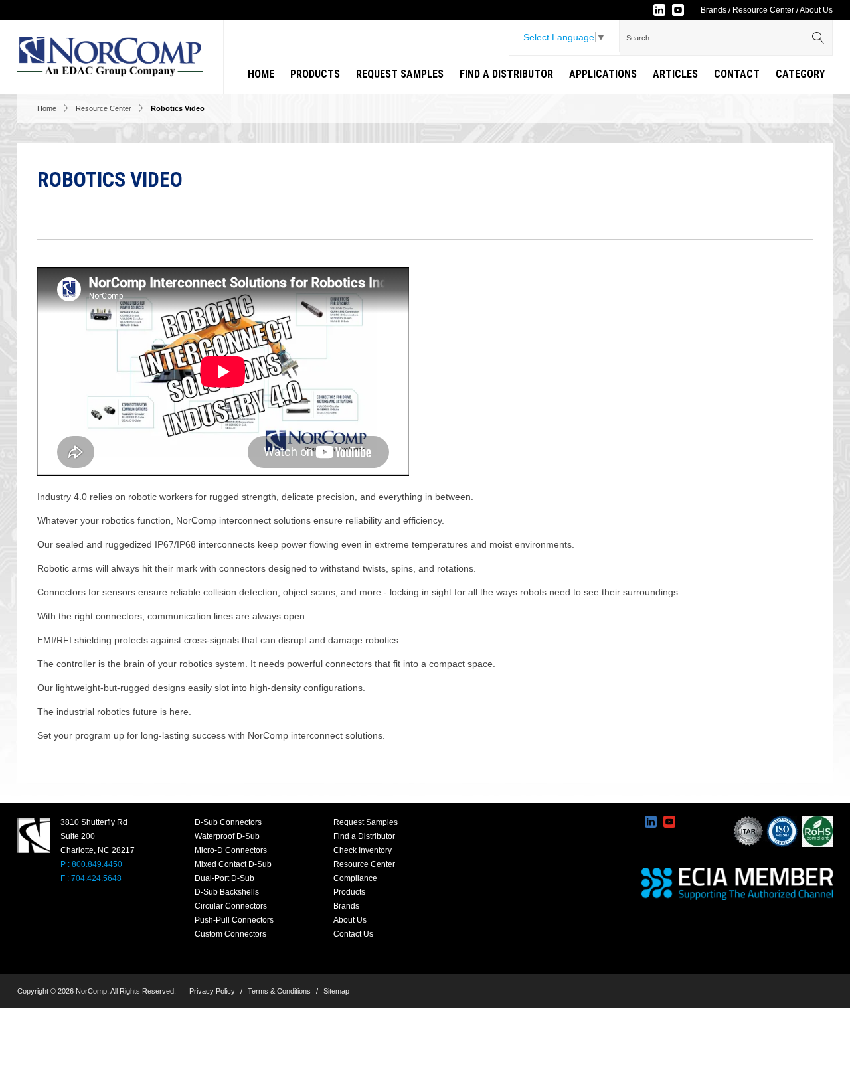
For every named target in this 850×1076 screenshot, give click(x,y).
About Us (816, 10)
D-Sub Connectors (228, 822)
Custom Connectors (230, 934)
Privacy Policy (212, 991)
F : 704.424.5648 (91, 878)
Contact (737, 74)
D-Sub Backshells (227, 892)
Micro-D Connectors (231, 850)
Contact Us (353, 934)
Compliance (355, 878)
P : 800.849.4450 (91, 864)
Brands (713, 10)
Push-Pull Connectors (234, 920)
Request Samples (400, 74)
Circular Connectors (231, 906)
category (800, 74)
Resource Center (763, 10)
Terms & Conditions (279, 991)
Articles (675, 74)
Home (261, 74)
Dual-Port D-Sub (224, 878)
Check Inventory (362, 850)
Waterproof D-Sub (227, 836)
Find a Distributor (506, 74)
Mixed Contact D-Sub (233, 864)
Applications (603, 74)
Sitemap (336, 991)
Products (315, 74)
